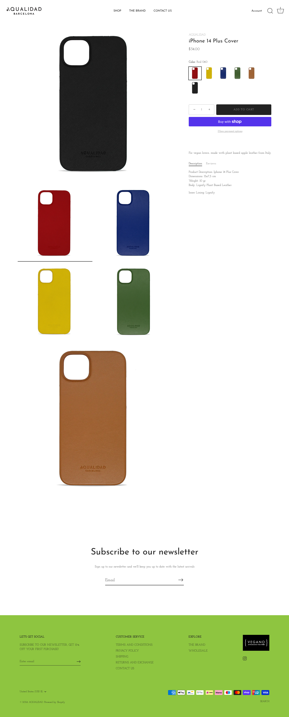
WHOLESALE (198, 650)
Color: (198, 62)
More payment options (230, 131)
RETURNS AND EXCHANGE (135, 662)
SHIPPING (122, 656)
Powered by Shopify (54, 702)
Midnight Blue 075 (223, 73)
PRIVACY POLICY (127, 650)
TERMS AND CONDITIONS (134, 644)
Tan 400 (251, 73)
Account (256, 10)
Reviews (211, 163)
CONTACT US (163, 10)
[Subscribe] (180, 580)
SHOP (117, 10)
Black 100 (195, 88)
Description (195, 163)
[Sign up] (79, 662)
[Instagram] (245, 658)
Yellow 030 (209, 73)
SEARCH (264, 701)
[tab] (197, 164)
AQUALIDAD (197, 34)
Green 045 (237, 73)
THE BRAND (137, 10)
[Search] (270, 11)
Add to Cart (244, 109)
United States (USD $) (31, 691)
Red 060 (195, 73)
